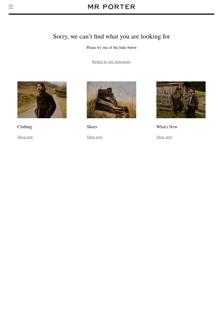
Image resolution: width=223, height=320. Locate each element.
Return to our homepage (111, 61)
